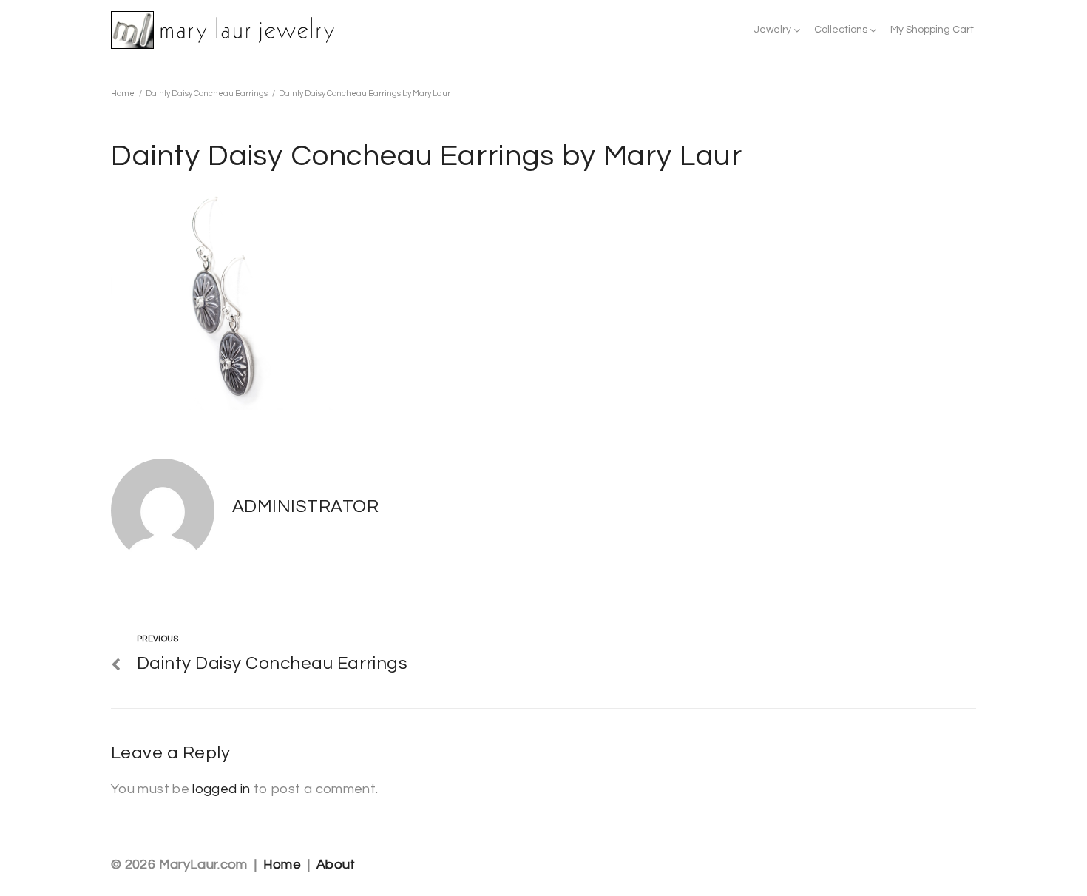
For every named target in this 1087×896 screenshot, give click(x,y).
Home (123, 94)
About (336, 865)
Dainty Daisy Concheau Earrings (207, 94)
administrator (305, 506)
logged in (221, 789)
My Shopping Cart (932, 29)
